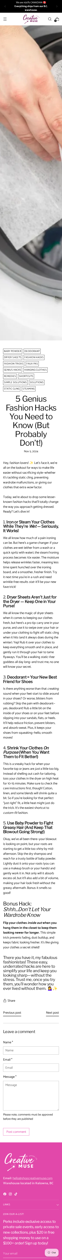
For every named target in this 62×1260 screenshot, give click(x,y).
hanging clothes (35, 370)
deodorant (32, 351)
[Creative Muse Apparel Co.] (31, 19)
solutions (37, 382)
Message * (10, 1077)
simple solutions (15, 382)
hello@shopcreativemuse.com (33, 1178)
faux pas (32, 364)
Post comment (16, 1132)
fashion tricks (13, 364)
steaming (29, 389)
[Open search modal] (49, 19)
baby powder (12, 351)
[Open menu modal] (4, 19)
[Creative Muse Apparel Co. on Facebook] (5, 1194)
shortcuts (26, 376)
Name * (8, 1042)
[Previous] (5, 6)
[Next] (57, 6)
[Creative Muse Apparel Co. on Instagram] (11, 1194)
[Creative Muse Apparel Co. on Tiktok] (16, 1194)
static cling (11, 389)
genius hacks (12, 370)
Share (11, 1000)
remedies (10, 376)
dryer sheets (12, 357)
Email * (7, 1059)
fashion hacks (34, 357)
